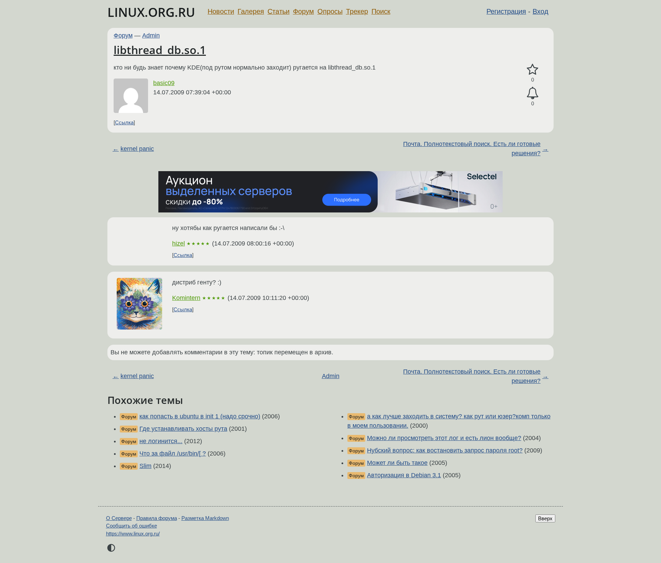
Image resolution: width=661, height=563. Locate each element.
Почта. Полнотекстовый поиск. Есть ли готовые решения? (472, 148)
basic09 (164, 83)
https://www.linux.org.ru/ (133, 533)
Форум (303, 11)
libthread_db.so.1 (160, 49)
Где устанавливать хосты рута (183, 428)
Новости (221, 11)
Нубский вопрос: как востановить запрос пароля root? (445, 450)
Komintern (186, 297)
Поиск (380, 11)
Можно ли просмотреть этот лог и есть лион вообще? (444, 438)
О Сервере (119, 518)
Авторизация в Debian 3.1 (404, 475)
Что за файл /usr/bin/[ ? (172, 453)
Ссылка (124, 122)
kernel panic (137, 148)
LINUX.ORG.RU (151, 12)
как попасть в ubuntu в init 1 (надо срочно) (199, 416)
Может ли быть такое (397, 462)
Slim (145, 465)
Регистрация (506, 11)
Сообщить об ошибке (131, 526)
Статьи (278, 11)
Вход (540, 11)
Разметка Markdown (205, 518)
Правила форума (156, 518)
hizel (178, 243)
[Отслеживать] (532, 93)
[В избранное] (532, 70)
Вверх (545, 518)
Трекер (357, 11)
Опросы (330, 11)
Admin (151, 35)
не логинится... (160, 441)
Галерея (251, 11)
